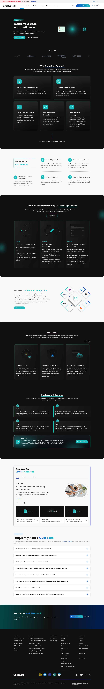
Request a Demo (82, 6)
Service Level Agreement (60, 683)
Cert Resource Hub (66, 663)
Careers (81, 643)
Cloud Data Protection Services (37, 648)
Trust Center (82, 658)
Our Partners (82, 653)
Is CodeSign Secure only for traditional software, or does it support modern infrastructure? (42, 581)
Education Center (65, 643)
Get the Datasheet (33, 37)
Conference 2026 (83, 645)
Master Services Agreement (19, 684)
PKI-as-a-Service (18, 643)
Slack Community (83, 648)
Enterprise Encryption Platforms (37, 651)
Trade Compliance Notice (47, 683)
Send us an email (67, 541)
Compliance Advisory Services (36, 645)
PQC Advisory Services (34, 643)
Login (94, 1)
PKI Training (53, 638)
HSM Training (53, 640)
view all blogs (20, 503)
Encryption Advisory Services (36, 638)
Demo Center (64, 658)
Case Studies (64, 656)
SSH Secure (16, 648)
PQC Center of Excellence (67, 666)
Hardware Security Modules (36, 653)
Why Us (81, 640)
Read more (18, 499)
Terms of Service (36, 683)
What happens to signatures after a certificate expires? (32, 562)
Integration (64, 661)
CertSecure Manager (19, 638)
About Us (81, 638)
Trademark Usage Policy (26, 683)
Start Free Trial (81, 441)
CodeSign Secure (18, 640)
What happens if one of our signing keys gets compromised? (33, 549)
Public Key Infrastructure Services (37, 640)
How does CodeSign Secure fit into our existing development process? (36, 555)
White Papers (64, 648)
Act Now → (34, 1)
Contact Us (95, 6)
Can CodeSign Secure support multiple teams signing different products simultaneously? (41, 568)
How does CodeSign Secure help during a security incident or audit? (35, 575)
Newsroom (81, 651)
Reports (63, 651)
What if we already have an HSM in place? (28, 588)
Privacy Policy (16, 683)
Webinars (63, 645)
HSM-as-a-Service (18, 645)
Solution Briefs (65, 653)
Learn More (52, 215)
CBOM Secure (17, 651)
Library (63, 638)
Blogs (62, 640)
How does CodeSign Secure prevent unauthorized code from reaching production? (40, 594)
